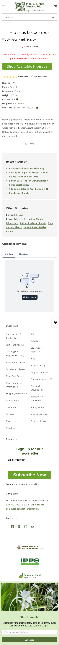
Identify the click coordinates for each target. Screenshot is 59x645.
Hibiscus (18, 214)
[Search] (53, 17)
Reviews (10, 414)
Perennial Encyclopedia (37, 388)
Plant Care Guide (14, 376)
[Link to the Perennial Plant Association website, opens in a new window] (29, 577)
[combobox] (29, 17)
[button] (3, 6)
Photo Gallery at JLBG (41, 379)
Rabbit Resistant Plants (33, 223)
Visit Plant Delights (15, 344)
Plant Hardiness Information (14, 385)
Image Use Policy (39, 414)
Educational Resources (37, 349)
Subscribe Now (29, 474)
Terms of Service (39, 421)
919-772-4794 (13, 504)
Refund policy (13, 400)
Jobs (33, 334)
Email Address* (16, 459)
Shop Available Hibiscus (27, 66)
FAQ (8, 421)
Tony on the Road (39, 372)
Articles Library (38, 365)
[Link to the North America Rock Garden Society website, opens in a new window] (29, 548)
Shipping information (16, 393)
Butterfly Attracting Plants (28, 219)
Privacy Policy (37, 407)
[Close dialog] (56, 584)
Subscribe (29, 640)
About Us (10, 428)
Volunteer (35, 341)
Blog (33, 358)
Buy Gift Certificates (15, 362)
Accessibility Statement (37, 398)
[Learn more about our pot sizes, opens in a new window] (37, 108)
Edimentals (12, 223)
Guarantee (11, 407)
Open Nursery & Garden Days (13, 336)
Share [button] (31, 143)
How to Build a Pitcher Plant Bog (26, 168)
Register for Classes (15, 369)
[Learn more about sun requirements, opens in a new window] (17, 99)
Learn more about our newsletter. (22, 484)
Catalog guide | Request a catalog (15, 353)
